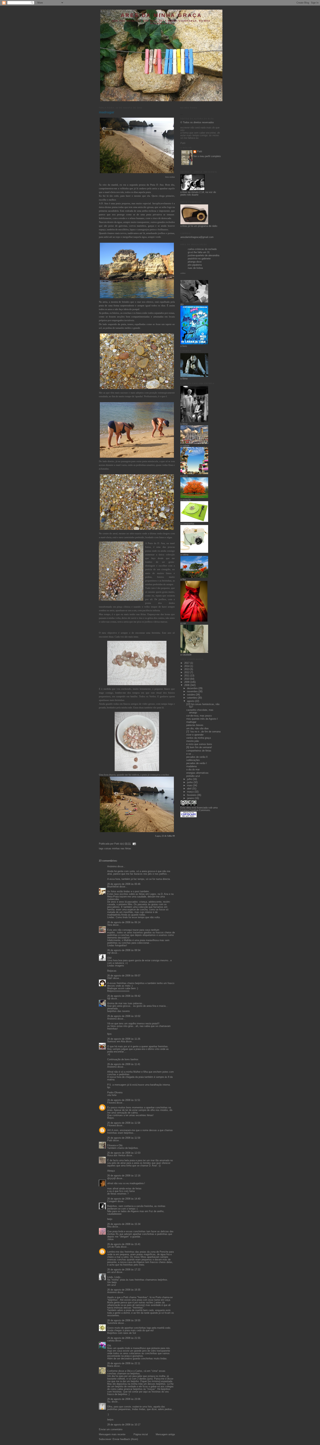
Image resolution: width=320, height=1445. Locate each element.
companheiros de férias (198, 750)
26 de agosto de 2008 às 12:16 (123, 1175)
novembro (192, 691)
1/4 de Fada (113, 1247)
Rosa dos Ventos (116, 1155)
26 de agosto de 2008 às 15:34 (123, 1224)
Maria (110, 1366)
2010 (187, 679)
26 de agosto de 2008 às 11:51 (123, 1100)
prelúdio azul (193, 776)
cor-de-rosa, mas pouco (199, 715)
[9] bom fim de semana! (199, 747)
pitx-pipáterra (195, 265)
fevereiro (192, 795)
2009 (187, 682)
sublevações (193, 760)
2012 (187, 672)
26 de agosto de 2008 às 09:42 (123, 996)
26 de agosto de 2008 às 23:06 (123, 1399)
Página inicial (141, 1434)
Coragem (112, 1201)
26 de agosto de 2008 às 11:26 (123, 1039)
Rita (109, 1226)
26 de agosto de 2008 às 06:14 (123, 922)
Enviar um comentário (110, 1429)
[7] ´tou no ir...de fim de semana (203, 731)
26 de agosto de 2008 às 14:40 (123, 1198)
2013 (187, 669)
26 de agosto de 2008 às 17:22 (123, 1269)
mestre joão (192, 741)
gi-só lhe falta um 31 (199, 252)
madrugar (106, 112)
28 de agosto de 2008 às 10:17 (123, 1424)
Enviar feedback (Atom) (125, 1439)
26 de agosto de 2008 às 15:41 (123, 1244)
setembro (192, 698)
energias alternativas (197, 773)
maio (190, 785)
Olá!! (109, 978)
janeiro (191, 798)
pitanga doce (194, 261)
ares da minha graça (161, 15)
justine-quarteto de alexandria (203, 255)
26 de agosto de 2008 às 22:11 (123, 1363)
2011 (187, 675)
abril (189, 788)
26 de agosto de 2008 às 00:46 (123, 884)
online (183, 273)
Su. (109, 1401)
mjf (109, 953)
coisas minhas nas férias (117, 848)
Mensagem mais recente (112, 1434)
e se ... (190, 754)
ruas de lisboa (195, 268)
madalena (191, 766)
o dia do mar (193, 769)
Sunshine (112, 1323)
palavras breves (194, 725)
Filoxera (111, 1102)
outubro (191, 694)
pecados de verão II (197, 757)
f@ (108, 998)
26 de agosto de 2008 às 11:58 (123, 1123)
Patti (109, 1140)
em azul (111, 1272)
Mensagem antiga (165, 1434)
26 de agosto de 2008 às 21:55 (123, 1338)
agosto (191, 701)
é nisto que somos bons (199, 744)
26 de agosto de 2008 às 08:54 (123, 950)
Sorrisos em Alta (116, 1041)
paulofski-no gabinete (199, 258)
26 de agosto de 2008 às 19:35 (123, 1289)
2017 (187, 663)
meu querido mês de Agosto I (202, 719)
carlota (110, 1340)
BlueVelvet (113, 886)
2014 (187, 666)
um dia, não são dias (197, 728)
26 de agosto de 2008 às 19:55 (123, 1320)
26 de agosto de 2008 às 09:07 (123, 975)
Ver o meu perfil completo (207, 156)
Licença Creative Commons (195, 810)
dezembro (192, 688)
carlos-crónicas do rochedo (202, 249)
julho (190, 779)
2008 (187, 685)
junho (190, 782)
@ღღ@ (111, 1178)
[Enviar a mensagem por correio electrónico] (133, 843)
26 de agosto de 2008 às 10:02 (123, 1016)
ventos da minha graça (198, 738)
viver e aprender (195, 735)
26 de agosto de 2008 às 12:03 (123, 1153)
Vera (109, 925)
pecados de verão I (196, 763)
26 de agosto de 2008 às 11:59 (123, 1138)
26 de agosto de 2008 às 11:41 (123, 1064)
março (190, 791)
